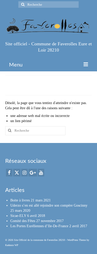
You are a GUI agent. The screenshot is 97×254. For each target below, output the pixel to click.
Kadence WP (11, 245)
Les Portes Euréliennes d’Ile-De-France (39, 226)
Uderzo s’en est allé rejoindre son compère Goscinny (48, 205)
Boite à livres (20, 200)
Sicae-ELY (18, 216)
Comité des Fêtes (22, 221)
